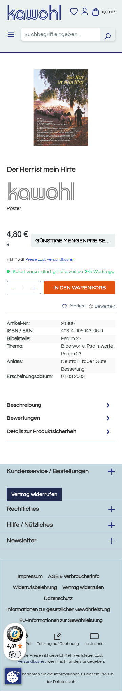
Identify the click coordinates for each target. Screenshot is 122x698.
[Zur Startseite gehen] (34, 12)
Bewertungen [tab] (23, 418)
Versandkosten (31, 661)
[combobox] (60, 34)
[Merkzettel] (74, 11)
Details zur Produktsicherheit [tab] (41, 431)
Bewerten (105, 306)
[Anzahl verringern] (14, 287)
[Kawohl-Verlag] (41, 190)
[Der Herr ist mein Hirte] (61, 107)
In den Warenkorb (79, 287)
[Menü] (11, 34)
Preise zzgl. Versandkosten (50, 259)
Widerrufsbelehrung (35, 587)
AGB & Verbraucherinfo (73, 576)
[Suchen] (107, 34)
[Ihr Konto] (85, 11)
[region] (61, 114)
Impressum (30, 576)
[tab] (59, 405)
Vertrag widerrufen (34, 494)
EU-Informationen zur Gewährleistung (61, 620)
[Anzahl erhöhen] (34, 287)
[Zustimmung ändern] (13, 676)
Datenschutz (58, 598)
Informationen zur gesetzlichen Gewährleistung (58, 609)
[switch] (15, 654)
